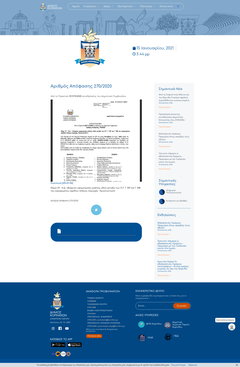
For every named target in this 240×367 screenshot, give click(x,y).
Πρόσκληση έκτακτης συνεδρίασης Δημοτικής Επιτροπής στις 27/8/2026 (171, 117)
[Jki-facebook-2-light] (60, 328)
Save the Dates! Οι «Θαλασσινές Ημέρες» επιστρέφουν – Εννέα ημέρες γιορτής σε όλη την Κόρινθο (173, 265)
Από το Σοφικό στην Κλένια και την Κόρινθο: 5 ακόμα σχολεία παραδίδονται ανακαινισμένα (174, 98)
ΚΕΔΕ (150, 337)
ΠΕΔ (176, 336)
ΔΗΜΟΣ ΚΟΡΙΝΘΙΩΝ (54, 7)
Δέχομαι (192, 365)
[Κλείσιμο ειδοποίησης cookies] (237, 365)
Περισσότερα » (165, 107)
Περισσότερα (178, 365)
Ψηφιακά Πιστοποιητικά (173, 191)
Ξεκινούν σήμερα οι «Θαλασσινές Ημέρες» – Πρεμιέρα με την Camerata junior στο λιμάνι (172, 244)
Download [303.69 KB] (62, 183)
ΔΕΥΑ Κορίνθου (154, 324)
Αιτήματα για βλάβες (176, 201)
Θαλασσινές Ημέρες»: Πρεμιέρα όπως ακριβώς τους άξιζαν (174, 137)
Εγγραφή (181, 306)
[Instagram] (53, 328)
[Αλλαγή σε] (178, 6)
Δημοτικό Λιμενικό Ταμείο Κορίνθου (180, 324)
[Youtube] (67, 328)
